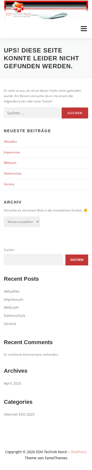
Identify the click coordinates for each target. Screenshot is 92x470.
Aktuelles (10, 141)
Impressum (12, 152)
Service (9, 184)
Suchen (9, 250)
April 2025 (12, 383)
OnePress (79, 451)
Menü (83, 29)
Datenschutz (13, 173)
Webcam (10, 162)
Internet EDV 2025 (19, 414)
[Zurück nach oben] (46, 440)
